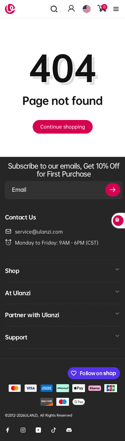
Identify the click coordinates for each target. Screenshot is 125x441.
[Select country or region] (87, 9)
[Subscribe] (112, 189)
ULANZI (31, 415)
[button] (54, 9)
